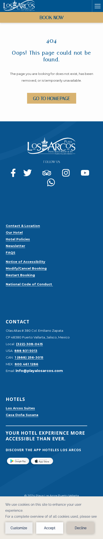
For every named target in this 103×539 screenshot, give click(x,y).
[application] (51, 517)
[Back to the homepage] (19, 6)
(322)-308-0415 (29, 344)
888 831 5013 (25, 351)
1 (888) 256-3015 (29, 357)
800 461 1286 (26, 364)
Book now (52, 17)
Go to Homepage (51, 98)
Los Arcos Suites (20, 408)
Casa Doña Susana (22, 415)
